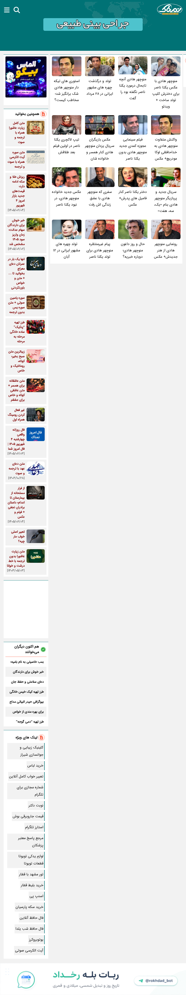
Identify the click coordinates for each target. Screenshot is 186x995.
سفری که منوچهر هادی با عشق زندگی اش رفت (100, 198)
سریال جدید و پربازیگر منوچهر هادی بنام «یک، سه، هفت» (166, 201)
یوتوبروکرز (36, 939)
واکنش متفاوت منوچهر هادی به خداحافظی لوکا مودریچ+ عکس (166, 149)
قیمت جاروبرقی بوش (28, 816)
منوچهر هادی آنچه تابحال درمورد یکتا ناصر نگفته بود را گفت (132, 88)
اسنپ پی (36, 896)
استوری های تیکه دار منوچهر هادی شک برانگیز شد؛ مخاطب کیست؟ (67, 90)
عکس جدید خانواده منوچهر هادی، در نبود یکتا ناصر (66, 198)
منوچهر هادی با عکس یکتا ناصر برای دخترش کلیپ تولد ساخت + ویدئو (165, 93)
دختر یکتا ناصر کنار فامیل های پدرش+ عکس (133, 198)
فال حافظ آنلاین (31, 918)
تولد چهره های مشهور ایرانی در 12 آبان (66, 250)
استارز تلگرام (34, 827)
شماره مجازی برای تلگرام (30, 790)
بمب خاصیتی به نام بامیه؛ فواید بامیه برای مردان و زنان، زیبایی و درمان (27, 662)
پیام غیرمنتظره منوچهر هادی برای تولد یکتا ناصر (99, 250)
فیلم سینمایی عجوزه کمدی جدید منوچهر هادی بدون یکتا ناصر (133, 149)
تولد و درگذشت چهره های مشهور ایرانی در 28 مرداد (99, 87)
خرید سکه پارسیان (29, 907)
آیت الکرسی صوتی (29, 950)
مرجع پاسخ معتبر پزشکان (30, 841)
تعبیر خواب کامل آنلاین (26, 776)
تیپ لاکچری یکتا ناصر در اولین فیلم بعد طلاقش (66, 146)
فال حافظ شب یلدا (29, 929)
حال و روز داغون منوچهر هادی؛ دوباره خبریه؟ (133, 250)
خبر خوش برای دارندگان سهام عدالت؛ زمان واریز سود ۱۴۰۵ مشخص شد (26, 672)
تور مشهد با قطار (31, 874)
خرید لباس (35, 765)
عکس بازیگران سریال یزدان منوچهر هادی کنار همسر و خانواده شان (99, 149)
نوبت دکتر (36, 805)
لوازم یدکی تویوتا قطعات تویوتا (30, 859)
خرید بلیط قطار (32, 885)
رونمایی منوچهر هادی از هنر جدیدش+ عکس (166, 250)
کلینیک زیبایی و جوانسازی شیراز (31, 751)
